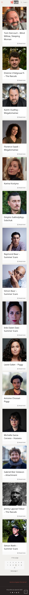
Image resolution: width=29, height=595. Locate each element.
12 (21, 565)
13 (14, 568)
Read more (22, 43)
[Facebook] (10, 592)
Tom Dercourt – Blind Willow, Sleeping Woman (14, 36)
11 (18, 565)
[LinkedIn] (16, 592)
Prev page (15, 558)
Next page (14, 571)
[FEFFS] (14, 2)
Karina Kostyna (11, 183)
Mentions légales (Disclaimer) (18, 582)
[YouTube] (14, 592)
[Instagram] (18, 592)
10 (15, 565)
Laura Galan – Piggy (13, 364)
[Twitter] (12, 592)
